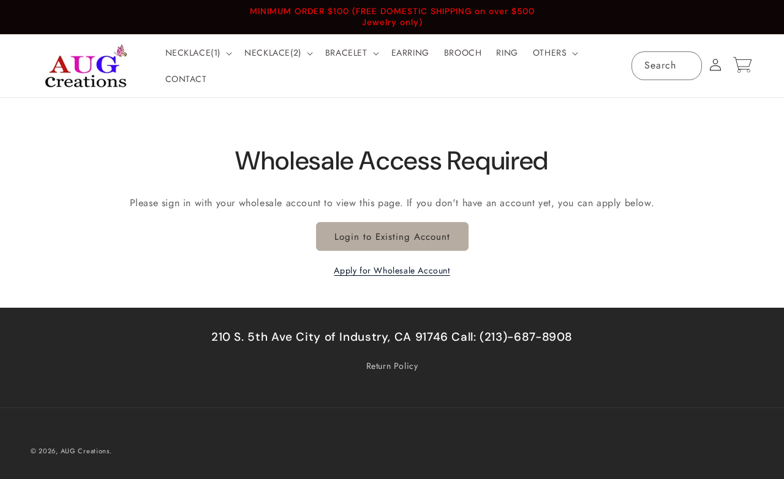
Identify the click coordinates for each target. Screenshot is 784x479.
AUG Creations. (86, 451)
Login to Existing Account (392, 236)
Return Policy (392, 366)
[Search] (687, 65)
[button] (198, 52)
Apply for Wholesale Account (392, 270)
